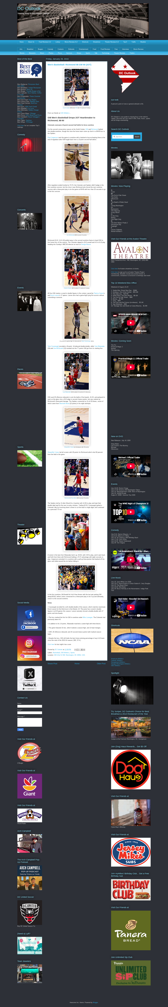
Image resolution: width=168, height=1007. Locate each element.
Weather (143, 42)
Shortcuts (85, 42)
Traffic (134, 42)
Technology (105, 53)
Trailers (132, 53)
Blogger (95, 1002)
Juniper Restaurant (34, 88)
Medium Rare (34, 101)
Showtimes (96, 42)
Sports (88, 53)
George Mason (86, 244)
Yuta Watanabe (99, 346)
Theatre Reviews (119, 53)
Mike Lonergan (87, 617)
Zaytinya (29, 120)
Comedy (50, 49)
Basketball (56, 652)
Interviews (125, 49)
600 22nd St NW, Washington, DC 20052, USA (69, 655)
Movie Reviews (138, 49)
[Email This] (75, 650)
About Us (31, 42)
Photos (51, 53)
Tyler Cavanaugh (86, 341)
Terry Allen (73, 498)
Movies (22, 53)
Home (22, 42)
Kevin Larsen (66, 107)
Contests (61, 49)
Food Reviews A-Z (45, 42)
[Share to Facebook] (82, 650)
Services (69, 53)
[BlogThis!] (77, 650)
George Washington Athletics (120, 664)
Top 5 (125, 42)
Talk (96, 53)
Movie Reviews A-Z (71, 42)
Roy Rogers (32, 100)
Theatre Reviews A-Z (112, 42)
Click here (51, 644)
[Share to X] (80, 650)
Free (116, 49)
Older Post (101, 664)
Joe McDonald (70, 235)
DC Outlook (29, 8)
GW (76, 107)
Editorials (71, 49)
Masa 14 (29, 89)
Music (42, 53)
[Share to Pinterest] (84, 650)
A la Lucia (30, 108)
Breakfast (30, 49)
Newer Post (52, 664)
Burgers (40, 49)
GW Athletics (65, 113)
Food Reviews (105, 49)
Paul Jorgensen (53, 137)
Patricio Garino (68, 288)
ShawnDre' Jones (69, 447)
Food (94, 49)
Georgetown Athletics (118, 662)
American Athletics (117, 659)
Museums (32, 53)
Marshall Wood (64, 403)
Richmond (94, 129)
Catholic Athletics (117, 660)
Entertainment (83, 49)
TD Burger (29, 122)
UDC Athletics (115, 665)
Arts (21, 49)
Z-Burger (33, 113)
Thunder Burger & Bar (33, 91)
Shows (79, 53)
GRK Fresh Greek (31, 106)
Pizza (60, 53)
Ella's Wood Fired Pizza (33, 115)
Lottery (58, 42)
